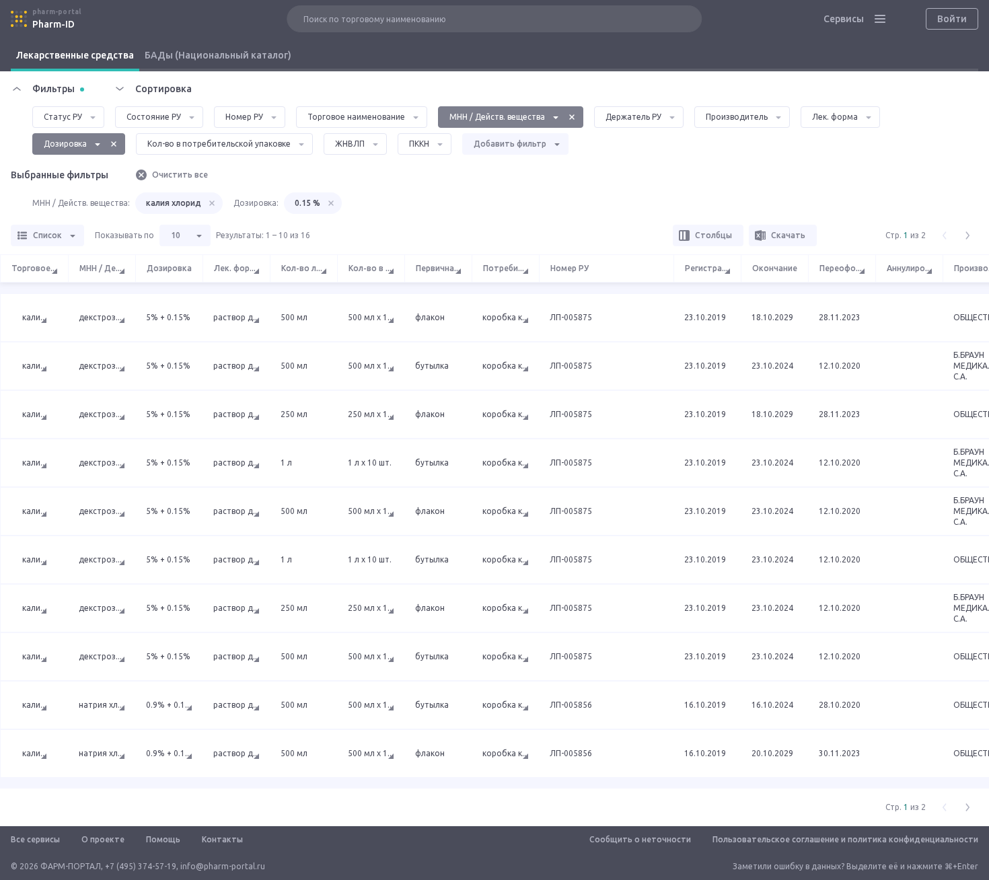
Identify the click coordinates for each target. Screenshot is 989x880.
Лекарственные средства (75, 55)
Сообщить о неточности (640, 839)
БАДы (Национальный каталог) (218, 55)
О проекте (102, 839)
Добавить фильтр (510, 143)
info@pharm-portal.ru (222, 866)
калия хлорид (173, 202)
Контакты (222, 839)
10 (175, 235)
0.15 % (307, 202)
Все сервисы (35, 839)
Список (47, 235)
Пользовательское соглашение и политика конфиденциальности (845, 839)
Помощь (163, 839)
